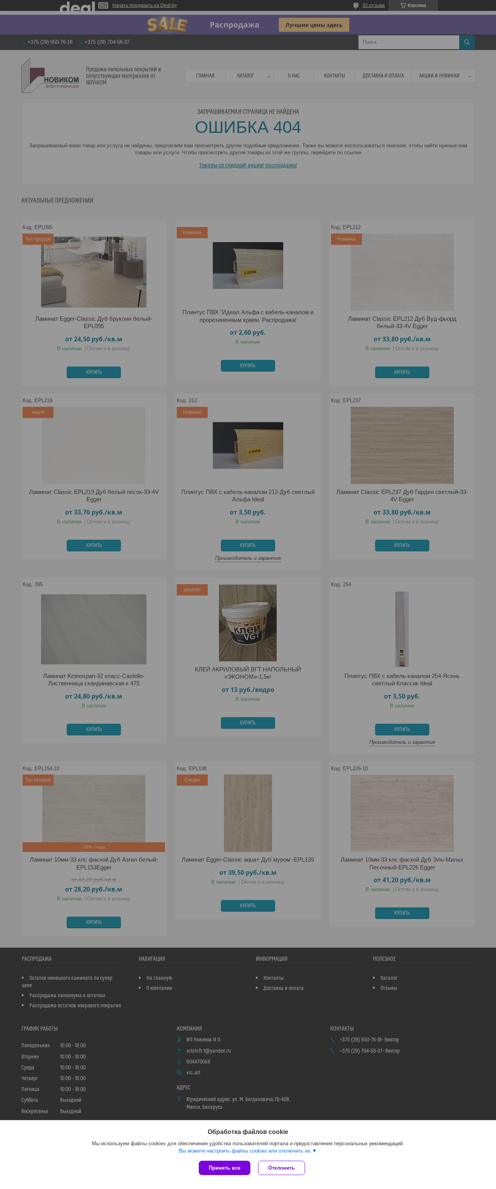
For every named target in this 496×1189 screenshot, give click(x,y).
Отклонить (281, 1168)
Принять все (224, 1168)
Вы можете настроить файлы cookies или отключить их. (245, 1151)
